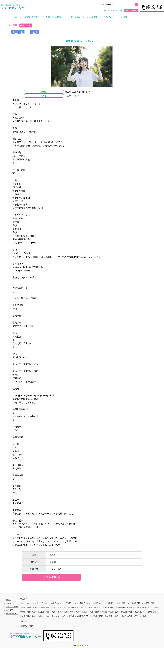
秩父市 (58, 616)
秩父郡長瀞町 (80, 616)
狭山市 (46, 616)
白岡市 (52, 616)
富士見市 (41, 612)
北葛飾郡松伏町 (120, 607)
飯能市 (129, 616)
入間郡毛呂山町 (68, 607)
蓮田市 (100, 616)
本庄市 (110, 612)
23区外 (31, 626)
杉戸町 (117, 612)
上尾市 (22, 607)
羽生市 (88, 616)
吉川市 (150, 607)
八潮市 (77, 607)
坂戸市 (22, 612)
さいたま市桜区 (92, 603)
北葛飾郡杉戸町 (107, 607)
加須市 (83, 607)
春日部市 (97, 612)
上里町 (29, 607)
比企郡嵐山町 (151, 612)
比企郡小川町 (140, 612)
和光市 (156, 607)
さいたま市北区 (50, 603)
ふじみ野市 (145, 603)
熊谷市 (40, 616)
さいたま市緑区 (119, 603)
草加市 (94, 616)
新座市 (84, 612)
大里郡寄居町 (32, 612)
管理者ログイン (12, 614)
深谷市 (34, 616)
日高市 (90, 612)
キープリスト (107, 10)
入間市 (52, 607)
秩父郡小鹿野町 (68, 616)
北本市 (89, 607)
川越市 (54, 612)
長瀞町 (123, 616)
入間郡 (58, 607)
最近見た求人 (117, 10)
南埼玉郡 (130, 607)
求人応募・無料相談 (31, 17)
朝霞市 (104, 612)
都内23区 (23, 626)
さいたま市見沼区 (133, 603)
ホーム (14, 17)
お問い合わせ (108, 17)
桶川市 (131, 612)
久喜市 (35, 607)
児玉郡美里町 (44, 607)
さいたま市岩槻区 (78, 603)
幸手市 (60, 612)
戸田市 (72, 612)
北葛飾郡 (96, 607)
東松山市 (124, 612)
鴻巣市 (136, 616)
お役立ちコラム (74, 17)
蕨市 (106, 616)
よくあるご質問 (12, 607)
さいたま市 (24, 603)
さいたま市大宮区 (64, 603)
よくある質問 (92, 17)
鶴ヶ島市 (143, 616)
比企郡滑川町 (25, 616)
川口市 (48, 612)
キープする (27, 25)
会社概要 (124, 17)
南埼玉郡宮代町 (140, 607)
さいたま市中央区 (36, 603)
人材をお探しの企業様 (53, 17)
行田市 (111, 616)
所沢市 (78, 612)
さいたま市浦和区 (106, 603)
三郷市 (153, 603)
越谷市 (117, 616)
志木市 (66, 612)
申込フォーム (11, 603)
